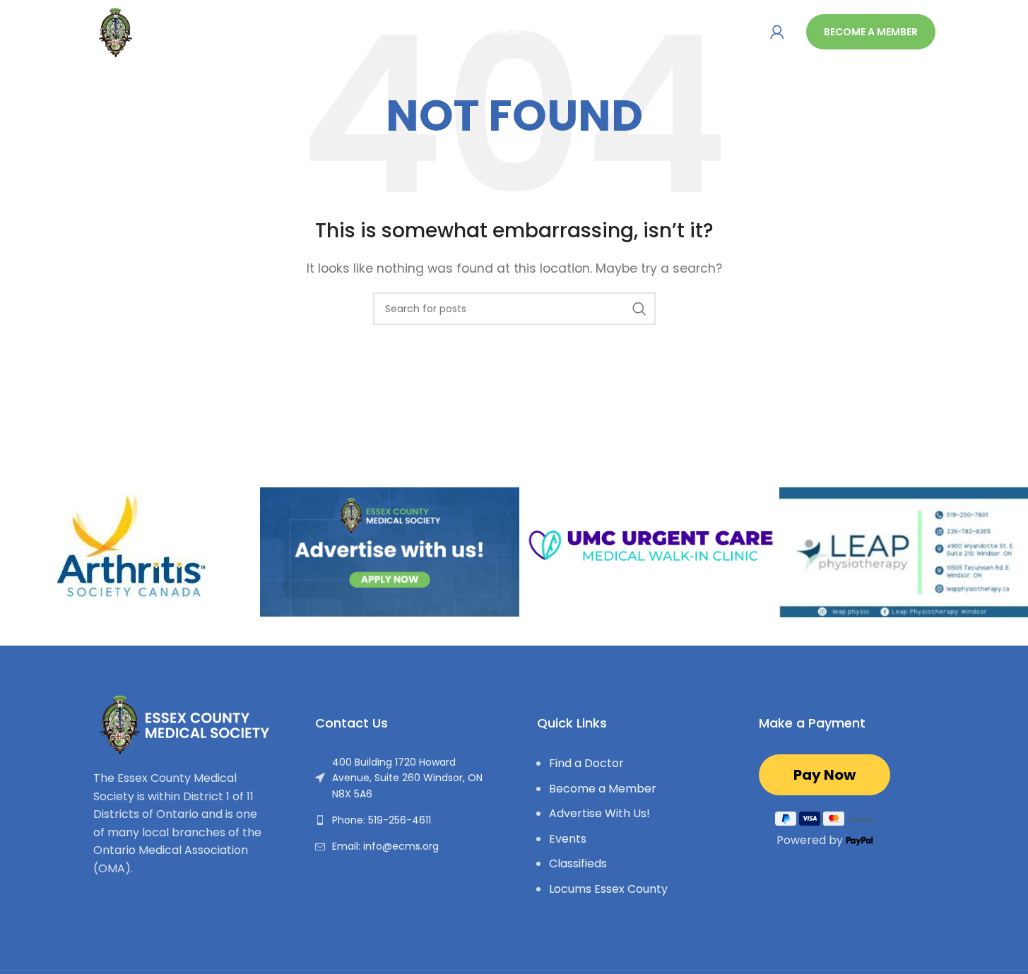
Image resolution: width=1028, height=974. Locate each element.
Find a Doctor (586, 763)
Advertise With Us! (599, 813)
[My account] (777, 32)
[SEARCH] (639, 308)
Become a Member (871, 32)
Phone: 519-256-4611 (381, 820)
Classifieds (578, 863)
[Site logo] (167, 31)
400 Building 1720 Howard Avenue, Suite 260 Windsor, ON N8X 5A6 (407, 778)
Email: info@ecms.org (385, 846)
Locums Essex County (608, 889)
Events (567, 839)
